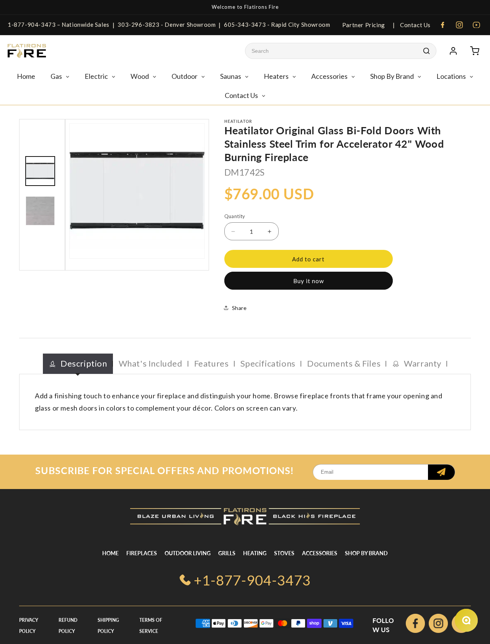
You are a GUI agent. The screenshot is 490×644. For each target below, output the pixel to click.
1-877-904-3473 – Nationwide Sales (58, 24)
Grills (226, 553)
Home (110, 553)
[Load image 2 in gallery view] (40, 210)
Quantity (234, 216)
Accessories (319, 553)
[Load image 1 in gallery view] (40, 171)
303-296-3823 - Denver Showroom (167, 24)
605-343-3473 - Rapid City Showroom (277, 24)
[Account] (453, 51)
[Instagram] (459, 25)
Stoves (284, 553)
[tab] (78, 364)
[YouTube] (476, 25)
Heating (254, 553)
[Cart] (474, 51)
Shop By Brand (366, 553)
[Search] (426, 51)
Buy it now (308, 280)
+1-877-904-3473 (252, 580)
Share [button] (239, 308)
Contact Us (415, 24)
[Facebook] (442, 25)
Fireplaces (141, 553)
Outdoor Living (188, 553)
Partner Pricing (363, 24)
